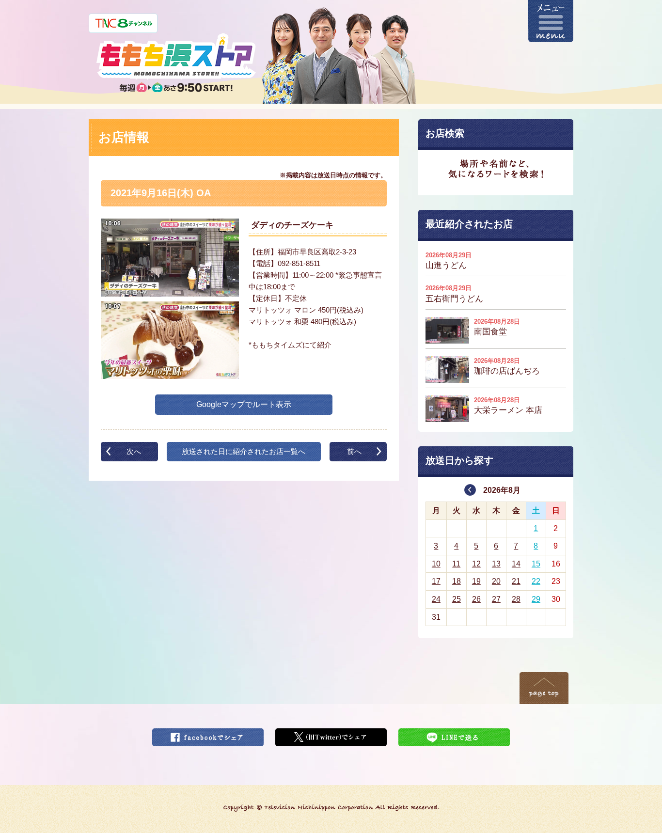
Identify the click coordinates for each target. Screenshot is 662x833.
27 (496, 599)
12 (476, 564)
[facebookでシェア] (208, 734)
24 (436, 599)
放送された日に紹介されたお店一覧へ (243, 451)
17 (436, 581)
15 (536, 564)
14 (516, 564)
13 (496, 564)
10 (436, 564)
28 (516, 599)
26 (476, 599)
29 (536, 599)
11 (456, 564)
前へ (354, 451)
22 (536, 581)
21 (516, 581)
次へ (133, 451)
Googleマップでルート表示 (243, 404)
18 (456, 581)
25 (456, 599)
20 (496, 581)
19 (476, 581)
